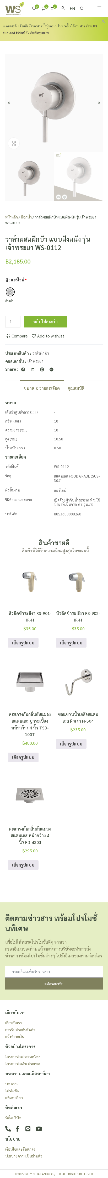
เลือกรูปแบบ (23, 642)
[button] (9, 103)
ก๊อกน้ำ (26, 217)
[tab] (42, 387)
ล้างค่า (9, 301)
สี (7, 280)
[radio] (10, 292)
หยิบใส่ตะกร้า (45, 321)
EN (72, 8)
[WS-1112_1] (54, 103)
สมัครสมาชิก (54, 983)
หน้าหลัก (11, 217)
